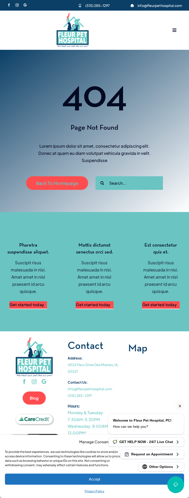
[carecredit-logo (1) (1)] (34, 416)
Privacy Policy (94, 491)
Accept (94, 479)
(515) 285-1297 (97, 5)
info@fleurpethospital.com (160, 5)
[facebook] (9, 5)
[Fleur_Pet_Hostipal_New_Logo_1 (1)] (73, 15)
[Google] (25, 5)
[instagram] (17, 5)
